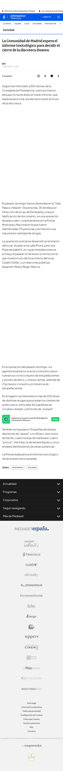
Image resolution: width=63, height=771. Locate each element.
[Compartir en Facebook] (58, 76)
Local (26, 24)
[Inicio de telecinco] (4, 17)
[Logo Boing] (31, 606)
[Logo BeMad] (31, 626)
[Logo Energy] (31, 616)
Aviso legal (31, 703)
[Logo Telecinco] (31, 554)
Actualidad (9, 483)
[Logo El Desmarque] (31, 585)
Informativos (17, 467)
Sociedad (37, 24)
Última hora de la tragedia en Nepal (19, 11)
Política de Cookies (31, 719)
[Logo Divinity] (31, 575)
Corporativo (10, 500)
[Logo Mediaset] (31, 530)
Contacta (32, 731)
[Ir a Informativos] (17, 17)
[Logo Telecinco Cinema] (31, 647)
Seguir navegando (14, 508)
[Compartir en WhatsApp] (38, 76)
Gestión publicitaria (31, 723)
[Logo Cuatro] (31, 564)
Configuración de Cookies (31, 715)
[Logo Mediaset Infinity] (31, 544)
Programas (10, 491)
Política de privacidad (32, 711)
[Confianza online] (31, 759)
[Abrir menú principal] (58, 17)
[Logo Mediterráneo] (31, 689)
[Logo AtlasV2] (31, 668)
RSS (31, 727)
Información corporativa (31, 707)
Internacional (50, 24)
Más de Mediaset (13, 516)
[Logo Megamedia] (33, 745)
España (18, 24)
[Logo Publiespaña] (31, 678)
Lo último (7, 24)
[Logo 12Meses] (31, 658)
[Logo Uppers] (31, 637)
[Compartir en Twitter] (45, 76)
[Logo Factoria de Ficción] (31, 595)
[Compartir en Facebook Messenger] (51, 76)
